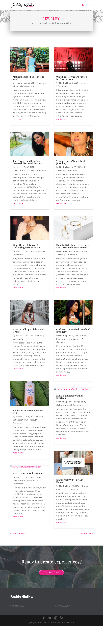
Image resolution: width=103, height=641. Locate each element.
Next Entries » (86, 534)
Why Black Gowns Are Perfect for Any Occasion (71, 78)
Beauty (39, 417)
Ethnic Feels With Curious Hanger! (69, 481)
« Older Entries (17, 534)
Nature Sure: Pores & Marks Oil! (28, 411)
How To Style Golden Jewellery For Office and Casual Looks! (72, 246)
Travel (30, 170)
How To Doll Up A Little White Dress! (28, 330)
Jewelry (60, 170)
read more (18, 119)
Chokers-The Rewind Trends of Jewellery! (73, 330)
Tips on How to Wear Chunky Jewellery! (71, 162)
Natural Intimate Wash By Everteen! (69, 396)
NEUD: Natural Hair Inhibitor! (28, 473)
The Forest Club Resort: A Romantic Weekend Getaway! (28, 162)
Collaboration (19, 170)
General (31, 420)
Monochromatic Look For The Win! (28, 78)
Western (17, 86)
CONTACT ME (51, 572)
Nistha (19, 83)
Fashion (41, 83)
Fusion (68, 339)
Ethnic (83, 336)
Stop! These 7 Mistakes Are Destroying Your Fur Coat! (27, 246)
